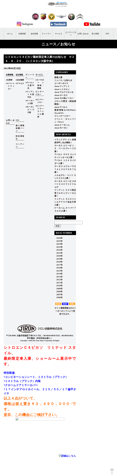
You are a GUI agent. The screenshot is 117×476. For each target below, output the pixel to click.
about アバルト (61, 107)
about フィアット (62, 86)
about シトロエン (62, 89)
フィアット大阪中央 (30, 94)
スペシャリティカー (10, 86)
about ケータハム (62, 125)
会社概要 (20, 80)
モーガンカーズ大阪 (30, 109)
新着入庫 (58, 77)
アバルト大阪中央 (30, 85)
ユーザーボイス (61, 83)
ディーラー (46, 34)
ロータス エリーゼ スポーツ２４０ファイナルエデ (65, 184)
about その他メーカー (64, 98)
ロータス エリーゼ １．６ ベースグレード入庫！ (65, 148)
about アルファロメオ (64, 92)
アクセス (20, 83)
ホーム (10, 34)
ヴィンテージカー (62, 116)
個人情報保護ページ (20, 128)
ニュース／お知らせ (63, 80)
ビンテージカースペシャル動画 (40, 111)
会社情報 (34, 34)
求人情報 (95, 34)
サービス (58, 34)
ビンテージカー (70, 33)
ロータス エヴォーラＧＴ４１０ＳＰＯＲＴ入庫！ (65, 169)
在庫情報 (22, 34)
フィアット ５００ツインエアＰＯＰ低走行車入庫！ (65, 202)
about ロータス (61, 95)
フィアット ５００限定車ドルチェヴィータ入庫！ (65, 193)
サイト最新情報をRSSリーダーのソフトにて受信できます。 (65, 311)
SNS (107, 34)
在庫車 (9, 80)
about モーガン (61, 128)
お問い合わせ (83, 34)
